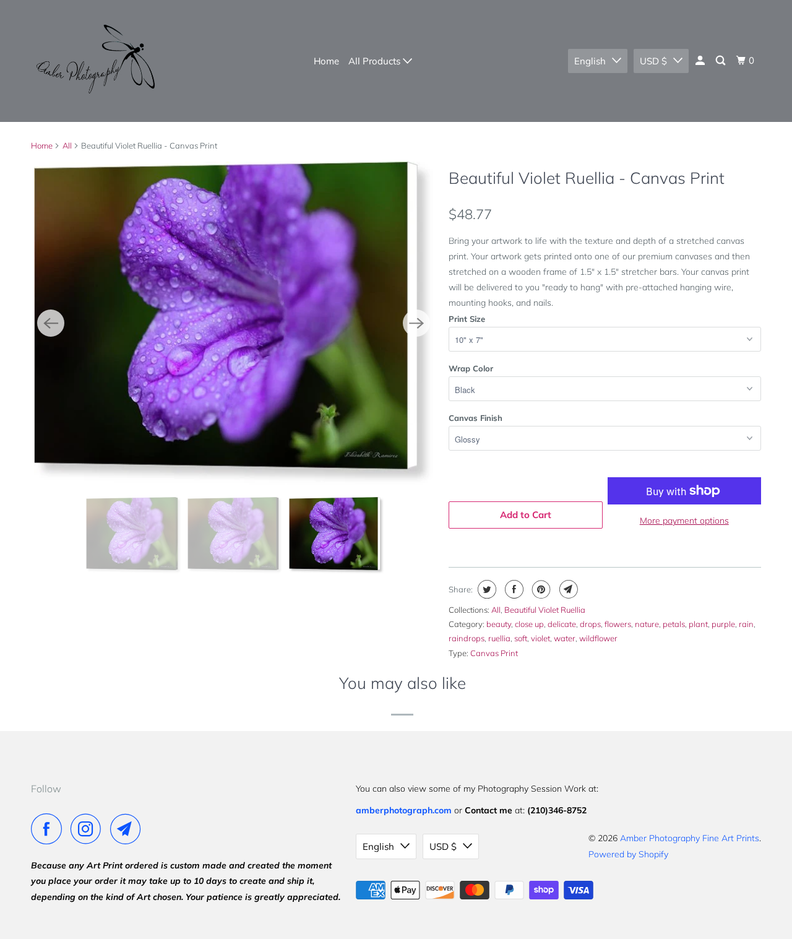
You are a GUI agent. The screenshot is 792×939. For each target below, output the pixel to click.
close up (529, 624)
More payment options (684, 520)
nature (647, 624)
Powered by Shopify (628, 854)
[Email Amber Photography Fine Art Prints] (128, 828)
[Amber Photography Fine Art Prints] (94, 61)
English (590, 61)
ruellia (499, 638)
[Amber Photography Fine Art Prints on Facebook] (49, 828)
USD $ (653, 61)
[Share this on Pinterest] (540, 589)
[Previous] (50, 323)
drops (590, 624)
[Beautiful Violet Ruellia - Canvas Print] (317, 323)
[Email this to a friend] (567, 589)
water (564, 638)
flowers (618, 624)
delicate (562, 624)
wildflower (598, 638)
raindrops (466, 638)
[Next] (416, 323)
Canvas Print (494, 653)
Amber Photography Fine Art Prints (689, 838)
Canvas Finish (475, 418)
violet (540, 638)
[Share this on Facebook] (512, 589)
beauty (498, 624)
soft (520, 638)
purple (723, 624)
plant (698, 624)
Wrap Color (471, 368)
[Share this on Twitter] (485, 589)
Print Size (467, 319)
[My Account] (701, 61)
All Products (375, 61)
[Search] (721, 61)
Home (326, 61)
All (67, 145)
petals (674, 624)
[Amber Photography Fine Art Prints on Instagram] (89, 828)
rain (746, 624)
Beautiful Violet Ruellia (544, 610)
